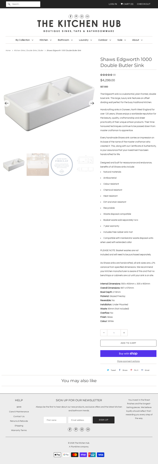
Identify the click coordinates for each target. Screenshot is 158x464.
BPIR (19, 407)
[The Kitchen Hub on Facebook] (71, 16)
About (135, 40)
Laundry (84, 40)
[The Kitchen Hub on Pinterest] (76, 16)
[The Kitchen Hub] (79, 26)
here (136, 220)
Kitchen (44, 40)
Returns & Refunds (19, 421)
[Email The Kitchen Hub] (87, 16)
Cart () (128, 4)
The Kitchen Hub (82, 443)
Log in (113, 4)
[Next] (92, 103)
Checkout (143, 4)
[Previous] (6, 103)
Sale (120, 40)
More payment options (128, 361)
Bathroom (64, 40)
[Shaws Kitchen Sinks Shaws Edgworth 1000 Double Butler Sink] (49, 103)
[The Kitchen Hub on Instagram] (82, 16)
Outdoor (103, 40)
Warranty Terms (19, 430)
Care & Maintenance (19, 412)
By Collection (23, 40)
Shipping (19, 426)
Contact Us (19, 416)
